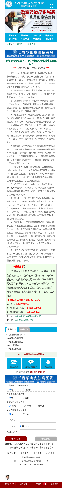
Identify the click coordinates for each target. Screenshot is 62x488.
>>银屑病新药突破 (14, 342)
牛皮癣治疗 (30, 44)
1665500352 (33, 312)
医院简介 (25, 35)
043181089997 (35, 308)
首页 (8, 44)
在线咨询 (24, 329)
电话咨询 (37, 453)
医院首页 (13, 35)
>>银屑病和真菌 (13, 349)
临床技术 (13, 39)
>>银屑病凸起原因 (14, 338)
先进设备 (37, 39)
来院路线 (49, 39)
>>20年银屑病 (12, 345)
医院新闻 (49, 35)
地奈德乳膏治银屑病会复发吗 (28, 316)
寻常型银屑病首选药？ (25, 320)
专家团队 (37, 35)
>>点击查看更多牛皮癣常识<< (31, 354)
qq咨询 (40, 484)
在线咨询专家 (22, 304)
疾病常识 (25, 39)
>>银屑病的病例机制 (15, 335)
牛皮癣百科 (18, 44)
